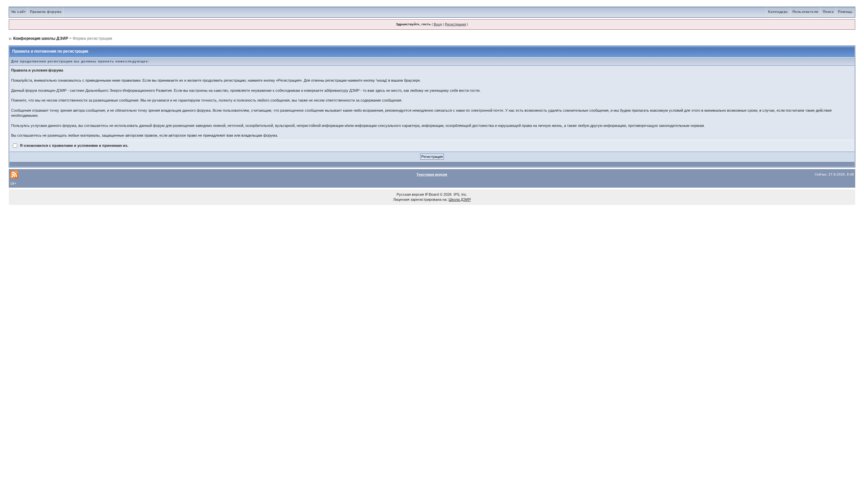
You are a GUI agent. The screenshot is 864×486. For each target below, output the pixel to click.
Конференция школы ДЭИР (40, 38)
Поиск (828, 12)
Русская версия (410, 194)
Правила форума (45, 12)
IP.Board (432, 194)
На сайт (18, 12)
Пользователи (805, 12)
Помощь (845, 12)
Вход (438, 24)
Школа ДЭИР (460, 199)
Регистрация (455, 24)
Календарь (778, 12)
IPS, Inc (460, 194)
